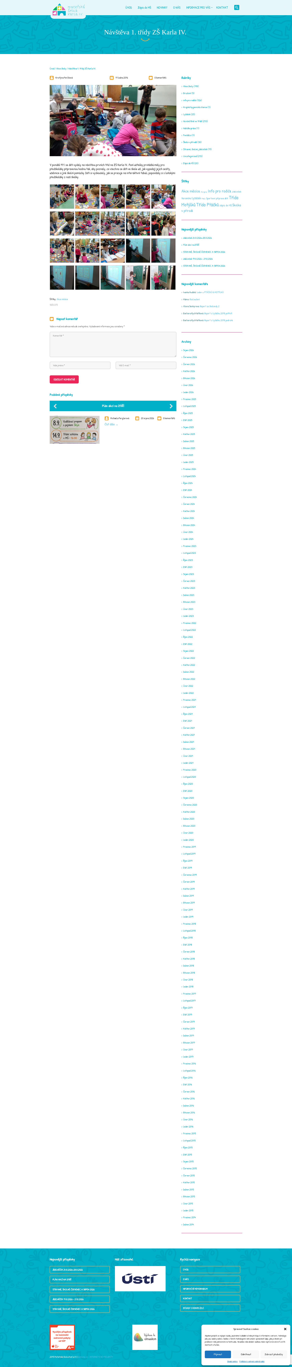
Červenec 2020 (190, 804)
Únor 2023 (188, 609)
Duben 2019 (188, 895)
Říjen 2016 (187, 1077)
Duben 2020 (188, 818)
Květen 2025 (189, 434)
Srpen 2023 (188, 574)
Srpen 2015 (188, 1161)
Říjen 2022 (188, 637)
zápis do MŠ (226, 205)
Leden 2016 (188, 1126)
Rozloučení (195, 299)
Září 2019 (187, 867)
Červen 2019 (188, 881)
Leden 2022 (188, 693)
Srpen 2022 (188, 651)
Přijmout (218, 1354)
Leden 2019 (188, 916)
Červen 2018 (189, 951)
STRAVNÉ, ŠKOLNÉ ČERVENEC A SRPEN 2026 (204, 252)
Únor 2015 (188, 1203)
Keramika (186, 198)
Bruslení (187, 93)
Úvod (52, 68)
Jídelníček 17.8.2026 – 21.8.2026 (198, 259)
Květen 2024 (189, 511)
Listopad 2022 (189, 630)
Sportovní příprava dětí (217, 198)
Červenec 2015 (190, 1168)
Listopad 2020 (189, 777)
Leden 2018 (188, 986)
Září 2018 (187, 944)
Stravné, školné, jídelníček (195, 149)
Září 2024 (187, 490)
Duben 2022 (188, 672)
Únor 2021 (188, 756)
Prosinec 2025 (189, 399)
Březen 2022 (189, 679)
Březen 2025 (189, 448)
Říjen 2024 (188, 483)
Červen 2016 (189, 1091)
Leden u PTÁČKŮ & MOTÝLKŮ (210, 292)
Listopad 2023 (189, 553)
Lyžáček (186, 114)
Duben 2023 (188, 595)
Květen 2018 (189, 958)
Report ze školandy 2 (209, 306)
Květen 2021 (189, 735)
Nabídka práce (189, 128)
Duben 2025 (188, 441)
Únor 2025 (188, 455)
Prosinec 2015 (189, 1133)
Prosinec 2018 (189, 923)
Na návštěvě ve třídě (192, 121)
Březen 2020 (189, 826)
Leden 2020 (188, 840)
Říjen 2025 (188, 413)
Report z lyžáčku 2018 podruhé (218, 320)
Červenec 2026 (190, 357)
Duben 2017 (188, 1035)
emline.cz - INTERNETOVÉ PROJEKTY (96, 1357)
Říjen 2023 (188, 560)
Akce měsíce (62, 299)
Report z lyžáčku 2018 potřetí (218, 313)
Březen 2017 (189, 1042)
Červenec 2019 (190, 874)
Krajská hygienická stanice (195, 107)
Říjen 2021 (188, 714)
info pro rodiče (189, 100)
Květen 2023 (189, 588)
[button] (285, 1329)
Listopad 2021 (189, 707)
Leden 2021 (188, 763)
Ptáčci (203, 198)
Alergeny (204, 192)
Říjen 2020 (188, 783)
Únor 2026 (188, 385)
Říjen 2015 (187, 1147)
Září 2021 (187, 721)
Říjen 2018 (188, 937)
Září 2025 (187, 420)
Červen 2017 (189, 1021)
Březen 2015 (189, 1196)
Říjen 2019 (187, 860)
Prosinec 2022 (189, 623)
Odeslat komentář (64, 379)
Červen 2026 (189, 364)
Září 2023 (187, 567)
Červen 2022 (189, 658)
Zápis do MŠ (188, 163)
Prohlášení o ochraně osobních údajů (251, 1361)
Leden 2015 (188, 1210)
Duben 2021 (188, 742)
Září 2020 (187, 791)
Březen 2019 (189, 902)
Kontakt (187, 1298)
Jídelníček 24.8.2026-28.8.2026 (197, 238)
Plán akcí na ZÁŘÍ (113, 405)
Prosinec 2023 (189, 546)
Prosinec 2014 (189, 1217)
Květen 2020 (189, 812)
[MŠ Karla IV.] (69, 7)
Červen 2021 (189, 728)
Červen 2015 (189, 1175)
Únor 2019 (188, 909)
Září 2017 (187, 1014)
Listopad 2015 (189, 1140)
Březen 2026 (189, 378)
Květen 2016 (189, 1098)
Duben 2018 (188, 965)
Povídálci (187, 135)
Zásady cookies (232, 1361)
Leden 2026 (188, 392)
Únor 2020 (188, 832)
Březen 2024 (189, 525)
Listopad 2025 (189, 406)
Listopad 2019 (189, 853)
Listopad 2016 (189, 1070)
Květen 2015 (189, 1182)
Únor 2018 (188, 979)
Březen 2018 (189, 972)
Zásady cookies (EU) (193, 1308)
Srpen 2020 (188, 797)
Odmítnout (246, 1354)
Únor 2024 (188, 532)
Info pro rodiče (219, 191)
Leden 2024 (188, 539)
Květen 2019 (188, 889)
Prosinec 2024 (189, 469)
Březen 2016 (189, 1112)
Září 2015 (187, 1154)
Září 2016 (187, 1084)
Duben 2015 (188, 1189)
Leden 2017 (188, 1056)
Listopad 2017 (189, 1000)
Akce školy (61, 68)
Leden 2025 (188, 462)
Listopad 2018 (189, 930)
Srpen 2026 (188, 350)
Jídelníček (236, 191)
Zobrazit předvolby (274, 1354)
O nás (186, 1279)
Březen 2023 (189, 602)
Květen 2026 (189, 371)
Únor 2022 (188, 686)
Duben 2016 (188, 1105)
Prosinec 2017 (189, 993)
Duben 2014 (188, 1224)
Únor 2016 (188, 1119)
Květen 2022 (189, 665)
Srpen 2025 (188, 427)
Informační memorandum (195, 1288)
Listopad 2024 (189, 476)
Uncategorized (190, 156)
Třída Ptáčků (207, 204)
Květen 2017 (189, 1028)
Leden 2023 (188, 616)
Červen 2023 (189, 581)
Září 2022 (187, 644)
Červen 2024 (189, 504)
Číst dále (110, 424)
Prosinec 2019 (189, 846)
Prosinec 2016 (189, 1063)
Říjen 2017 (188, 1007)
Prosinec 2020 (189, 769)
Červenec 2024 (190, 497)
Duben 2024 (188, 518)
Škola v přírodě (190, 142)
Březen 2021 (189, 749)
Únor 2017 (188, 1049)
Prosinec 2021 (189, 700)
